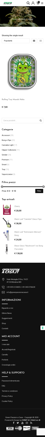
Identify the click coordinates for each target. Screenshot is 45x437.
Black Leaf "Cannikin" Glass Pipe (28, 219)
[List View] (40, 40)
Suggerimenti (7, 318)
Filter (39, 191)
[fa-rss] (31, 422)
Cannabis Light (7, 145)
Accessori (6, 135)
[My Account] (33, 3)
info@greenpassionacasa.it (17, 292)
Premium (5, 160)
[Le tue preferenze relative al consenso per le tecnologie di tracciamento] (42, 328)
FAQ (3, 386)
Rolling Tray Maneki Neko (13, 100)
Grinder (4, 155)
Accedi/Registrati (8, 349)
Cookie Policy (7, 401)
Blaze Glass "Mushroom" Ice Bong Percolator (28, 247)
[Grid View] (34, 40)
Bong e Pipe (6, 140)
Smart (4, 164)
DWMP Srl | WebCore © (31, 420)
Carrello (5, 355)
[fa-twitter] (18, 422)
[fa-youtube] (22, 422)
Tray (3, 169)
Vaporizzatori (7, 174)
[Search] (28, 3)
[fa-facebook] (13, 422)
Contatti (5, 328)
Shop (4, 323)
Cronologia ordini (8, 365)
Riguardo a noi (7, 308)
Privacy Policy (7, 396)
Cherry (17, 206)
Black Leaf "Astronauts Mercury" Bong (27, 233)
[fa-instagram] (27, 422)
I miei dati (5, 344)
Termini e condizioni (10, 391)
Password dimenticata (10, 381)
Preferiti (5, 360)
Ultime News (7, 313)
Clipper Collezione (9, 150)
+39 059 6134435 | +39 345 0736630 (21, 287)
